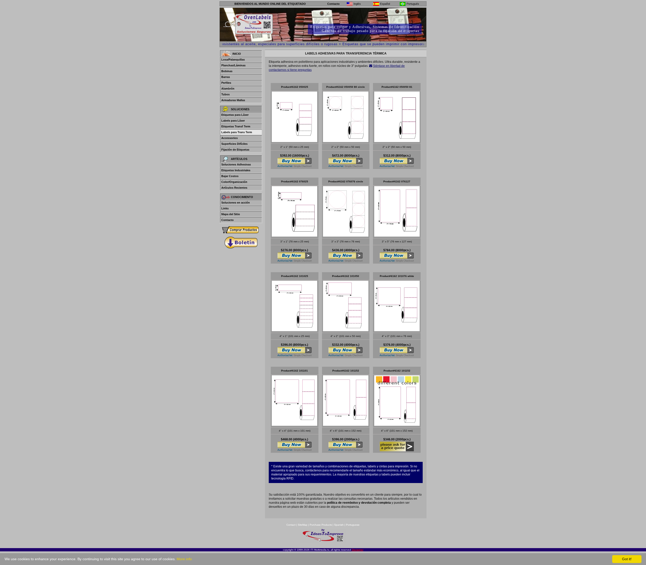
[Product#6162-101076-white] (397, 330)
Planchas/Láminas (233, 65)
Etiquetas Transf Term (235, 126)
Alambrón (227, 88)
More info (184, 559)
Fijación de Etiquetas (235, 149)
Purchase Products (321, 524)
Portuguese (353, 524)
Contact (290, 524)
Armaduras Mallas (233, 100)
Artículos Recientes (234, 187)
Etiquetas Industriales (235, 170)
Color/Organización (234, 181)
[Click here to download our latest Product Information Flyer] (241, 242)
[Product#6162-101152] (345, 424)
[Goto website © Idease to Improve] (323, 541)
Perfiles (226, 82)
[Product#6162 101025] (294, 330)
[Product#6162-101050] (345, 330)
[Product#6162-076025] (294, 235)
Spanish (339, 524)
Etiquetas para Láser (235, 114)
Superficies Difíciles (234, 143)
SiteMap (303, 524)
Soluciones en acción (235, 202)
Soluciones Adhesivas (236, 164)
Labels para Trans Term (236, 132)
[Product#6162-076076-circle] (345, 235)
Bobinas (226, 71)
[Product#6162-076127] (397, 235)
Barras (225, 76)
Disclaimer (357, 549)
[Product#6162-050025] (294, 140)
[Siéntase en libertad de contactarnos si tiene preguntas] (370, 66)
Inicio (236, 53)
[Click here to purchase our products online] (241, 229)
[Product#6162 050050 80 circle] (345, 140)
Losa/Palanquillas (233, 59)
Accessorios (229, 137)
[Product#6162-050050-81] (397, 140)
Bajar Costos (229, 176)
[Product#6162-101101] (294, 424)
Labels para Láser (233, 120)
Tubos (225, 94)
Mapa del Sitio (230, 214)
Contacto (333, 3)
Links (225, 208)
